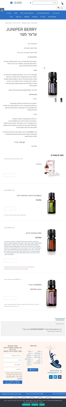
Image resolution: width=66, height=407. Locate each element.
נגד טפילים (17, 269)
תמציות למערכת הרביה (8, 158)
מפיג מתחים (13, 304)
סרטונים (34, 17)
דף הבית (56, 13)
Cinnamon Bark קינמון (33, 233)
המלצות (26, 17)
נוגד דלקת (12, 306)
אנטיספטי (19, 304)
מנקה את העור (10, 215)
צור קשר (18, 17)
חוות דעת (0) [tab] (60, 320)
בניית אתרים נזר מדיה (58, 394)
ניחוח (5, 215)
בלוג (9, 13)
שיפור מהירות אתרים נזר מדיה (34, 394)
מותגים (24, 23)
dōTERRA (9, 190)
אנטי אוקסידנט (23, 215)
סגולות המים (52, 17)
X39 (15, 13)
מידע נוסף (10, 175)
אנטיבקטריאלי (30, 304)
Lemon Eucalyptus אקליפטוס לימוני (29, 195)
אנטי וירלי (20, 267)
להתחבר (57, 331)
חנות (43, 17)
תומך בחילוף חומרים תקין (9, 269)
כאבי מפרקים (15, 267)
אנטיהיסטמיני (24, 304)
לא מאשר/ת (35, 404)
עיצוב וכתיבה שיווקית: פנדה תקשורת (11, 394)
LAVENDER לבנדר (34, 285)
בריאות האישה (17, 158)
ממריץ (14, 215)
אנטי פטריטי (36, 304)
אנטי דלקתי (25, 267)
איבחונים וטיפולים (43, 13)
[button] (2, 10)
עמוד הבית (34, 23)
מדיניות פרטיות (26, 404)
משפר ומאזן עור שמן (24, 269)
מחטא (18, 215)
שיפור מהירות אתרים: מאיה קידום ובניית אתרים (14, 386)
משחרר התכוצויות (8, 267)
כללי (11, 17)
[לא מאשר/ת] (64, 403)
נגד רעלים (16, 306)
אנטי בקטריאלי (31, 267)
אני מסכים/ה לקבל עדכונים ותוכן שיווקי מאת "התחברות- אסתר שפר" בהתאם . (14, 376)
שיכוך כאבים (6, 306)
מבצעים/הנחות (10, 279)
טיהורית (38, 164)
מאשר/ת (42, 404)
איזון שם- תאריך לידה (26, 13)
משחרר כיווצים (8, 304)
